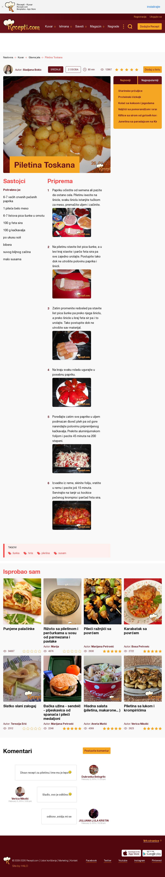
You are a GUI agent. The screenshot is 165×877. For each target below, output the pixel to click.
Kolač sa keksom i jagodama (136, 103)
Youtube (122, 860)
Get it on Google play (152, 853)
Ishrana (64, 26)
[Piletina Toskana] (77, 222)
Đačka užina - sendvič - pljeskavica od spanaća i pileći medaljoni (62, 693)
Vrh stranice (151, 840)
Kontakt (74, 860)
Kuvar (49, 26)
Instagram (139, 860)
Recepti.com (21, 25)
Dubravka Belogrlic (94, 776)
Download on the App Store (131, 853)
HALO (24, 865)
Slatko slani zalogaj (22, 693)
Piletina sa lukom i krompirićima (143, 693)
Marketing (63, 860)
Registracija (140, 16)
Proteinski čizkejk (129, 96)
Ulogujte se (156, 16)
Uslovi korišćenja (48, 860)
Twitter (107, 860)
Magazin (95, 26)
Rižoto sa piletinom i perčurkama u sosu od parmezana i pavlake (62, 615)
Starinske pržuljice (130, 90)
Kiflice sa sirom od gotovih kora (137, 115)
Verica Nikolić (20, 798)
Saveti (79, 26)
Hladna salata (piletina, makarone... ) (103, 693)
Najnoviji (125, 80)
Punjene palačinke (22, 615)
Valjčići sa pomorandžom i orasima (137, 109)
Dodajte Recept (149, 26)
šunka (16, 553)
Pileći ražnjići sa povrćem (103, 615)
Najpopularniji (149, 80)
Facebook (91, 860)
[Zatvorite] (2, 7)
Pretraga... (130, 26)
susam (62, 553)
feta (30, 553)
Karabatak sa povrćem (143, 615)
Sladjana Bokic (32, 69)
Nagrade (113, 26)
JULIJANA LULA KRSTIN (94, 820)
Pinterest (157, 860)
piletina (46, 553)
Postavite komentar (96, 750)
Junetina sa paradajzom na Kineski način (137, 121)
